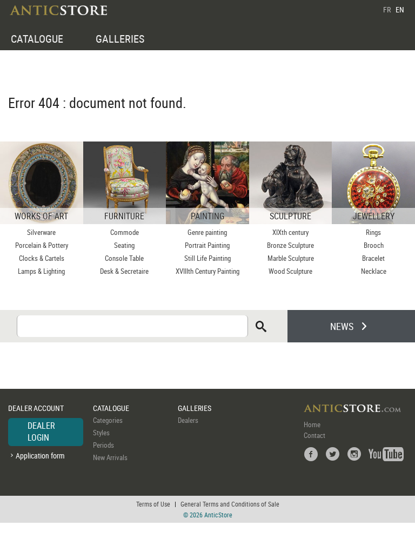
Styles (101, 432)
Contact (314, 435)
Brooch (374, 245)
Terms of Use (153, 504)
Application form (40, 455)
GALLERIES (120, 38)
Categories (108, 420)
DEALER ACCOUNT (36, 408)
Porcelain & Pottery (41, 245)
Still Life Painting (207, 258)
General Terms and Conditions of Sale (229, 504)
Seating (124, 245)
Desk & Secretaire (124, 271)
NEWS (341, 326)
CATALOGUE (37, 38)
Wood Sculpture (290, 271)
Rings (373, 232)
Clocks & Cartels (41, 258)
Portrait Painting (207, 245)
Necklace (373, 271)
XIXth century (290, 232)
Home (312, 424)
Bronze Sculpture (290, 245)
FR (387, 9)
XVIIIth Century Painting (207, 271)
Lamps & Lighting (41, 271)
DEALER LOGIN (41, 431)
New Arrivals (110, 457)
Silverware (41, 232)
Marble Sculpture (290, 258)
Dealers (188, 420)
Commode (124, 232)
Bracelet (373, 258)
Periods (103, 445)
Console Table (124, 258)
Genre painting (207, 232)
